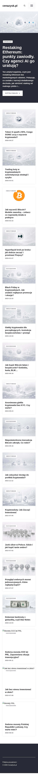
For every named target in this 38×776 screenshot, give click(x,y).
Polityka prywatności (10, 762)
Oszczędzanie (11, 268)
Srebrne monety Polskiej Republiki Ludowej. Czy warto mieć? (17, 727)
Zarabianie (8, 41)
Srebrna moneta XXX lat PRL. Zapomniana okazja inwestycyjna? (17, 654)
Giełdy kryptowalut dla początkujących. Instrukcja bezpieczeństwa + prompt (18, 330)
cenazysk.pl (10, 5)
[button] (24, 6)
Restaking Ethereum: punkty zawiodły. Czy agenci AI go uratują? (19, 56)
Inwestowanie (11, 113)
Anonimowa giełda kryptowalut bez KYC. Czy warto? (17, 405)
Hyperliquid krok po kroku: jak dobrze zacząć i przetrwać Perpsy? (18, 252)
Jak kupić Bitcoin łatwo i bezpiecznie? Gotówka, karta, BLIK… (17, 367)
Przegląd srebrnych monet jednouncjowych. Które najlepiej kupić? (18, 582)
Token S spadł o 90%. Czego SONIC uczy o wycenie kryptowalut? (19, 134)
